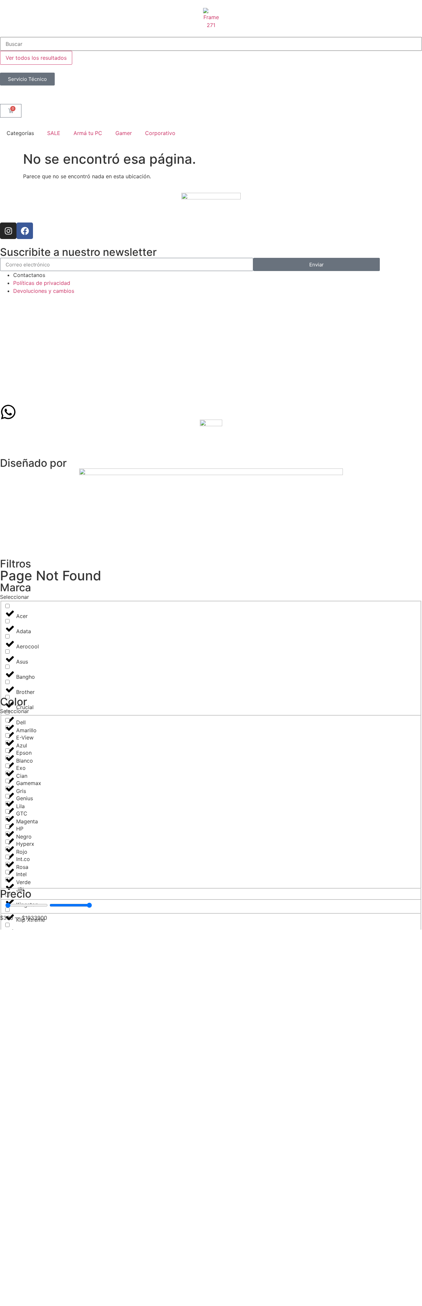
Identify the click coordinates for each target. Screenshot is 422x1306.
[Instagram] (8, 231)
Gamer (123, 133)
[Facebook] (24, 231)
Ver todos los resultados (36, 57)
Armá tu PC (88, 133)
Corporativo (160, 133)
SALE (53, 133)
